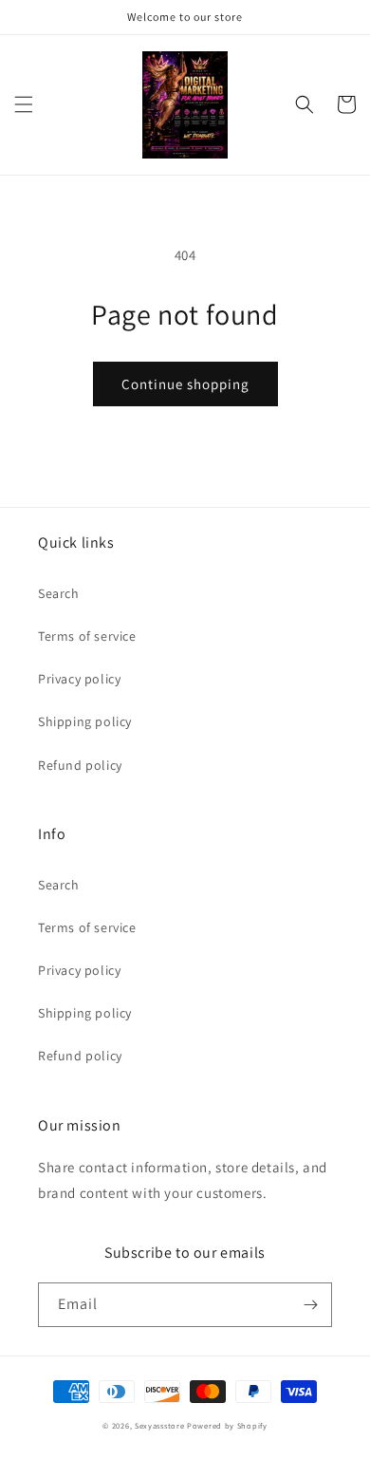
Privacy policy (79, 678)
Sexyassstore (159, 1425)
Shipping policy (85, 721)
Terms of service (87, 636)
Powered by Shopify (227, 1425)
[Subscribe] (310, 1304)
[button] (24, 104)
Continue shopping (185, 384)
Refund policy (80, 765)
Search (59, 593)
